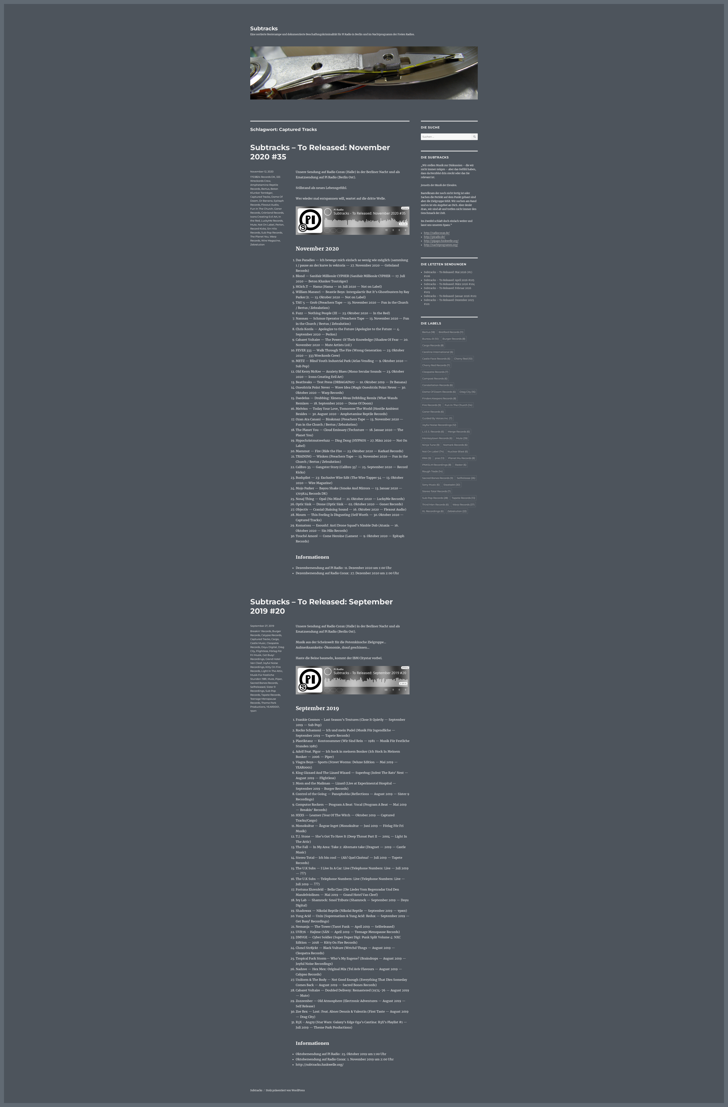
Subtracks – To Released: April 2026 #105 (449, 280)
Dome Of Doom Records (439, 391)
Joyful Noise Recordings (439, 424)
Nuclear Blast (458, 451)
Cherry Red (463, 358)
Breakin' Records (260, 631)
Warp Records (464, 504)
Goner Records (433, 411)
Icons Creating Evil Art (263, 216)
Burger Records (453, 338)
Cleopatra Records (435, 371)
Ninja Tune (430, 444)
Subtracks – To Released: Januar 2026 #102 (450, 296)
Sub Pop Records (271, 232)
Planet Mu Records (461, 458)
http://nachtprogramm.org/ (441, 245)
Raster (460, 464)
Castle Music (258, 643)
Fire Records (431, 405)
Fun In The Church (261, 208)
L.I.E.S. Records (433, 431)
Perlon (279, 224)
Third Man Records (435, 504)
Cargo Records (433, 345)
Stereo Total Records (436, 491)
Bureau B (430, 338)
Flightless (262, 651)
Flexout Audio (269, 204)
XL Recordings (433, 511)
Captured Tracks (260, 196)
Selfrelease (466, 477)
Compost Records (434, 378)
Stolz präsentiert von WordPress (285, 1090)
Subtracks (264, 28)
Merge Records (459, 431)
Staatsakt (451, 484)
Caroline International (437, 351)
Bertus (265, 188)
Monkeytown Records (437, 438)
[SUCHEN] (474, 136)
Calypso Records (271, 635)
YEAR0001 (272, 706)
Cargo (275, 639)
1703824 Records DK (262, 176)
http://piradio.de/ (434, 237)
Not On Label (266, 224)
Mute (253, 224)
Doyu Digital (269, 647)
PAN (426, 458)
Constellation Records (437, 385)
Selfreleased (257, 686)
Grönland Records (272, 212)
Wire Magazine (270, 240)
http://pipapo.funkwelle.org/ (441, 241)
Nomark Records (455, 444)
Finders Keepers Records (439, 398)
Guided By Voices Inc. (437, 418)
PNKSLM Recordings (436, 464)
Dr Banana (266, 200)
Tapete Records (270, 694)
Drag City (467, 391)
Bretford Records (451, 332)
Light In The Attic (271, 670)
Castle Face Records (436, 358)
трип (253, 710)
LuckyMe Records (272, 220)
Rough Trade (432, 471)
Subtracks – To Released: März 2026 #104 (449, 284)
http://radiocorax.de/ (437, 233)
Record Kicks (258, 228)
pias (439, 458)
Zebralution (257, 244)
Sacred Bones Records (264, 682)
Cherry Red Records (436, 365)
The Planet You (259, 236)
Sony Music (431, 484)
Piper (278, 678)
